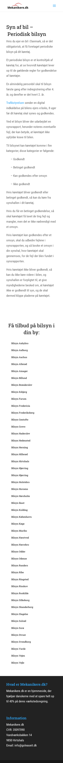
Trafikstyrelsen (15, 103)
